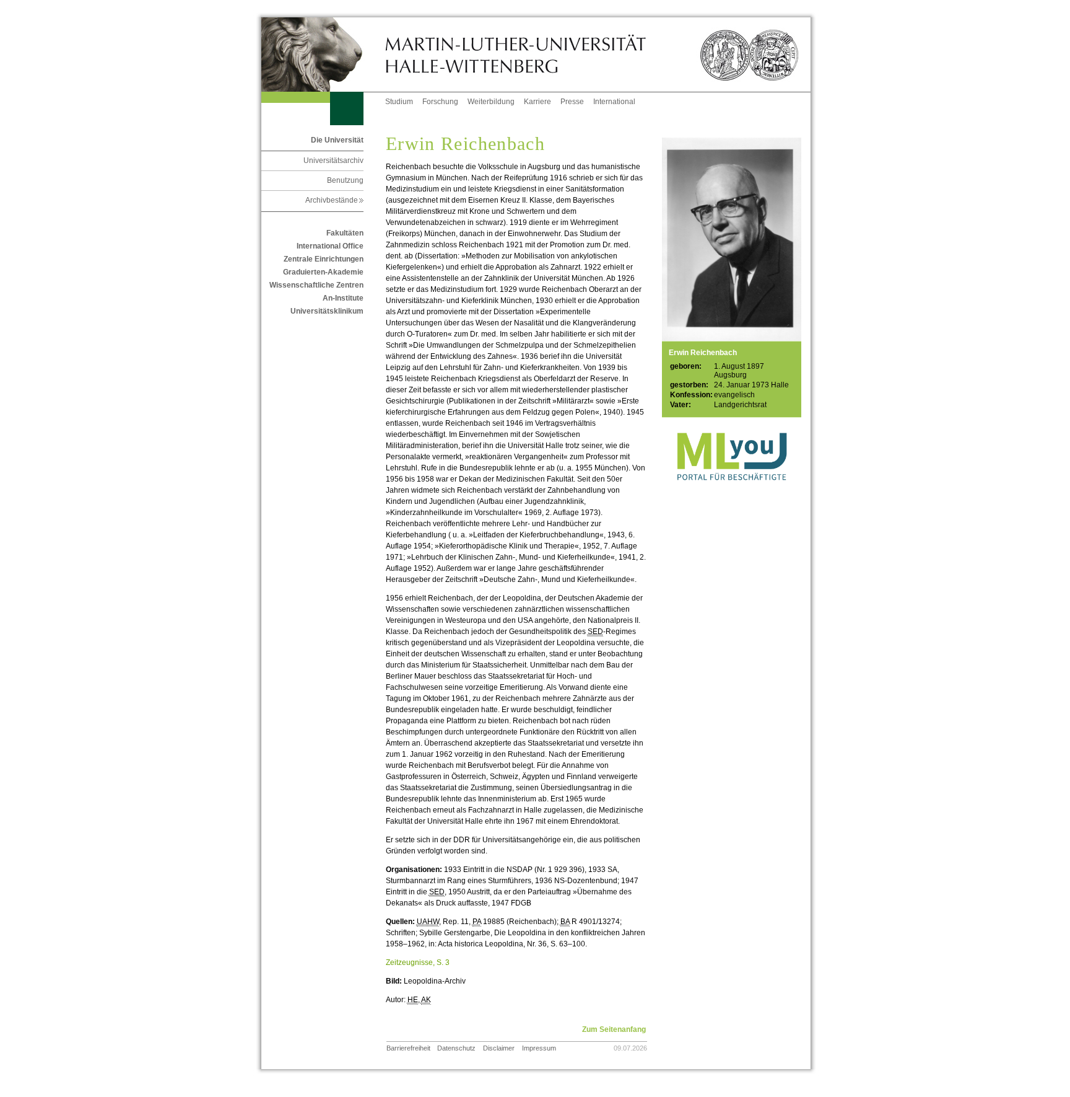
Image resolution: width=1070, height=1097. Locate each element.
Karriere (537, 101)
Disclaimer (499, 1048)
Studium (399, 101)
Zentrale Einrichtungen (323, 259)
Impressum (539, 1048)
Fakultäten (344, 233)
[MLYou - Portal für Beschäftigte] (731, 492)
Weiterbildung (491, 101)
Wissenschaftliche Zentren (316, 285)
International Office (330, 246)
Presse (572, 101)
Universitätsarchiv (333, 160)
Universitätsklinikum (326, 311)
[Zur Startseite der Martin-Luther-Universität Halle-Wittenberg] (323, 54)
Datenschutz (456, 1048)
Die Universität (337, 140)
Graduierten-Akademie (323, 272)
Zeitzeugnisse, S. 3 (418, 962)
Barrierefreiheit (408, 1048)
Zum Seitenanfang (614, 1029)
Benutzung (345, 180)
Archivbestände (334, 200)
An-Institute (343, 298)
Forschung (440, 101)
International (614, 101)
